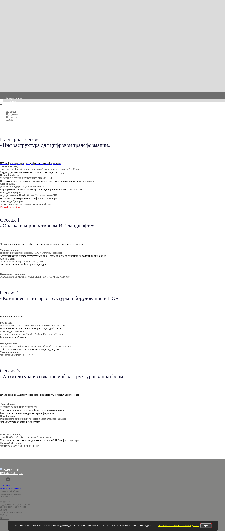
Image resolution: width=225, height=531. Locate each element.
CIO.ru (3, 515)
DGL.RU (4, 518)
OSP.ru (3, 510)
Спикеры (13, 101)
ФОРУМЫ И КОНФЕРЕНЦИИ (11, 487)
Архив (11, 109)
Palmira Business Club (10, 207)
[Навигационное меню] (1, 100)
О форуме (11, 111)
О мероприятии (14, 98)
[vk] (8, 480)
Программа (14, 103)
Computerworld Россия (11, 512)
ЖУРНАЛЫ (6, 496)
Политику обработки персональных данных (178, 525)
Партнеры (13, 106)
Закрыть (206, 525)
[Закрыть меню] (1, 104)
